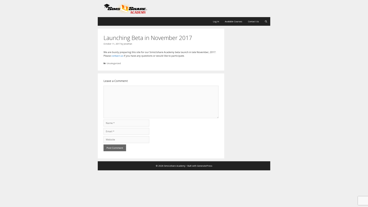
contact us (117, 55)
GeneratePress (204, 165)
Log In (216, 21)
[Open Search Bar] (266, 21)
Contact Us (253, 21)
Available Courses (233, 21)
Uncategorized (114, 63)
